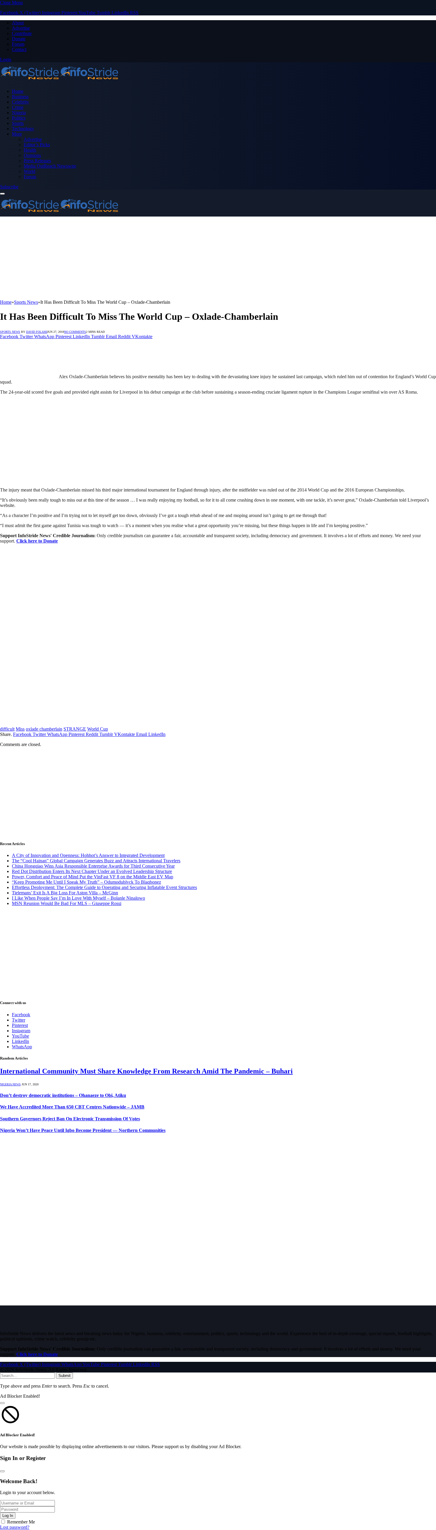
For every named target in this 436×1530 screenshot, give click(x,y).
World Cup (97, 728)
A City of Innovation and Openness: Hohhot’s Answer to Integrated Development (88, 855)
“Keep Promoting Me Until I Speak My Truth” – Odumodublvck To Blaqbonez (86, 882)
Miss (20, 728)
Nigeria (19, 112)
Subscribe (9, 186)
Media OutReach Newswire (50, 165)
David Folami (36, 331)
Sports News (10, 331)
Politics (19, 117)
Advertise (21, 28)
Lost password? (14, 1527)
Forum (18, 44)
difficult (7, 728)
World (29, 171)
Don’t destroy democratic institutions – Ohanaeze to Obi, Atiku (63, 1095)
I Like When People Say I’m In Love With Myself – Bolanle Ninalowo (78, 898)
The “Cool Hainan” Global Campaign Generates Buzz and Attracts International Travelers (96, 860)
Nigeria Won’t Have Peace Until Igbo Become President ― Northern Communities (83, 1130)
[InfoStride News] (59, 81)
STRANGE (74, 728)
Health (30, 149)
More (17, 133)
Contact (19, 49)
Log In (7, 1515)
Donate (19, 38)
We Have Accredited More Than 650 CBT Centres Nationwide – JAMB (72, 1106)
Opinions (32, 155)
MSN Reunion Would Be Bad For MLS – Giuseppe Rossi (66, 903)
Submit (64, 1375)
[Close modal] (2, 1403)
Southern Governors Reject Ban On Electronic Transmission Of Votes (70, 1118)
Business (20, 96)
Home (17, 91)
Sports (18, 123)
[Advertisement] (178, 258)
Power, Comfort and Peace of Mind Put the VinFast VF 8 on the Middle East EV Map (92, 876)
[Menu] (2, 194)
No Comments (75, 331)
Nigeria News (10, 1084)
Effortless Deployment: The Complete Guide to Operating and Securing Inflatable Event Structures (104, 887)
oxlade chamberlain (44, 728)
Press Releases (37, 160)
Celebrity (20, 101)
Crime (17, 107)
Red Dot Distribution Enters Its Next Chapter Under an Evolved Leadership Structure (92, 871)
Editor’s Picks (37, 144)
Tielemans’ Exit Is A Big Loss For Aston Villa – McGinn (65, 892)
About (18, 22)
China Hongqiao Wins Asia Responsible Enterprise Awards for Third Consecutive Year (93, 866)
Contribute (22, 33)
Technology (23, 128)
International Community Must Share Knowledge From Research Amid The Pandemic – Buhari (146, 1071)
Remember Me (21, 1521)
